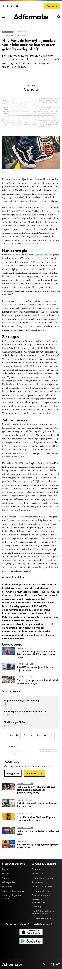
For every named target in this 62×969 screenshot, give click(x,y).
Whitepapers (8, 882)
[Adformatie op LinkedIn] (12, 6)
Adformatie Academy (13, 891)
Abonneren (37, 873)
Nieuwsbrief (8, 886)
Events (5, 873)
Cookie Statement (41, 895)
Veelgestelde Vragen (42, 886)
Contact (36, 869)
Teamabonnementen (42, 878)
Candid (16, 35)
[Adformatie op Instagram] (17, 6)
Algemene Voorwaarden (39, 901)
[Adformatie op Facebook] (8, 6)
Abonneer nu (52, 6)
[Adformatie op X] (3, 6)
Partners (6, 869)
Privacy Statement (41, 891)
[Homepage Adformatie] (31, 16)
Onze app (36, 906)
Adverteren (37, 882)
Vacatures (7, 878)
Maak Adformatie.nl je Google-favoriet (43, 912)
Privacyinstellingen (41, 918)
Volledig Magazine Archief (11, 896)
